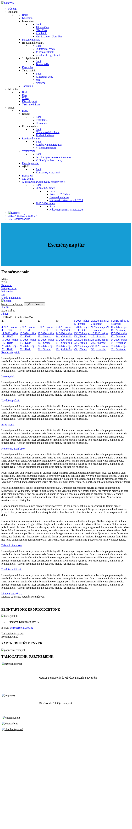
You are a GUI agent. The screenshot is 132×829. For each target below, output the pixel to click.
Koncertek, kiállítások (13, 448)
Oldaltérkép (7, 815)
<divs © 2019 (9, 824)
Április (5, 307)
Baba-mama (7, 424)
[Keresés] (14, 212)
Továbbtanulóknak (11, 569)
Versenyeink (8, 376)
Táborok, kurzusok (11, 545)
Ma (3, 294)
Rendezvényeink (10, 352)
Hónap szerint (8, 288)
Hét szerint (7, 291)
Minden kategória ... (12, 593)
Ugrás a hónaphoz (11, 297)
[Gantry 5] (7, 2)
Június (4, 313)
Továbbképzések (10, 400)
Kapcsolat (6, 818)
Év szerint (6, 285)
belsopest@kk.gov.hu (21, 627)
